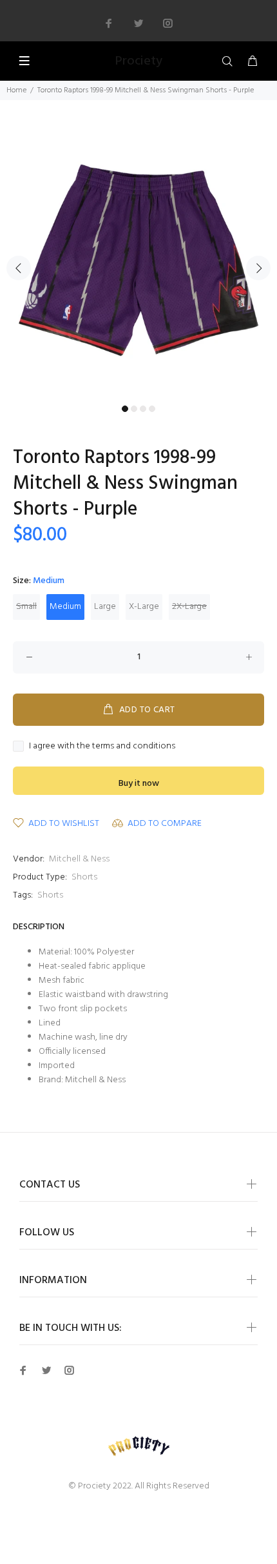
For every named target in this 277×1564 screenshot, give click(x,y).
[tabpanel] (138, 260)
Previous (18, 268)
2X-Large (189, 606)
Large (105, 606)
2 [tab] (134, 409)
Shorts (84, 877)
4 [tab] (152, 409)
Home (16, 90)
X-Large (144, 606)
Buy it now (139, 783)
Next (258, 268)
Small (26, 606)
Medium (65, 606)
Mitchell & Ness (79, 859)
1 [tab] (125, 409)
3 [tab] (143, 409)
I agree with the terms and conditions (102, 746)
